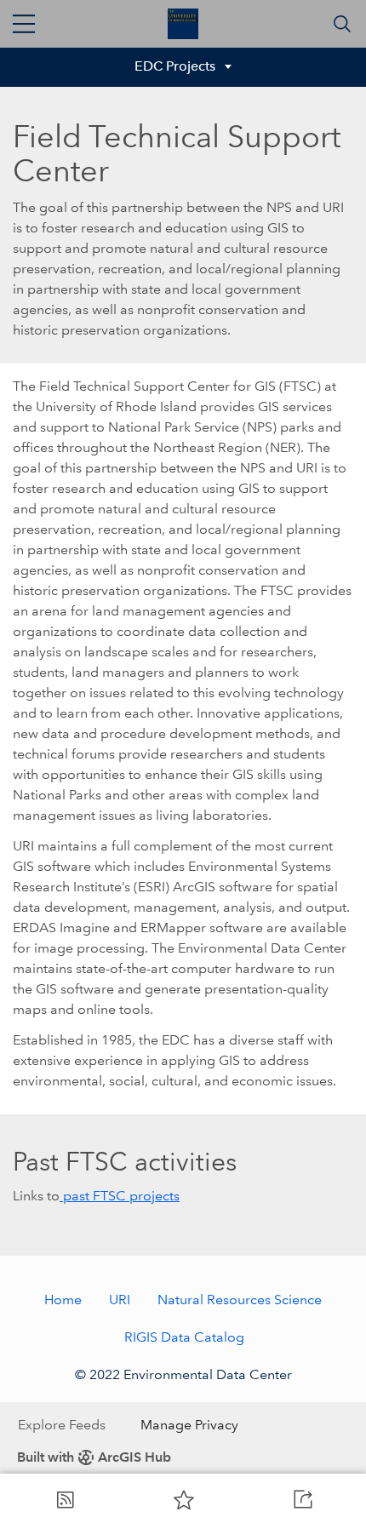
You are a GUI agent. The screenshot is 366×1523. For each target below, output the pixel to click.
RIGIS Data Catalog (184, 1337)
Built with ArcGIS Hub (94, 1457)
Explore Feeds (62, 1425)
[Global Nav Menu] (24, 24)
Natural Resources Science (239, 1299)
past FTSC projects (120, 1196)
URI (119, 1299)
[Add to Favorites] (184, 1499)
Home (63, 1299)
